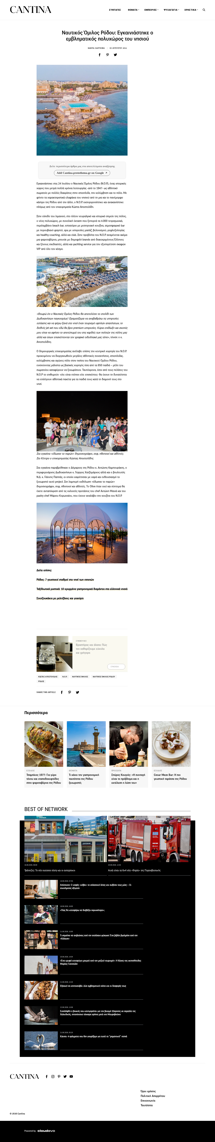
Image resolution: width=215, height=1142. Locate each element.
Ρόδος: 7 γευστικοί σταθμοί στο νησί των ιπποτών (65, 579)
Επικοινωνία (148, 1100)
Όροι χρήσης (148, 1091)
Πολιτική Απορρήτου (153, 1096)
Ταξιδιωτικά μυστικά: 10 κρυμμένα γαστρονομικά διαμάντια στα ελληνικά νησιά (82, 589)
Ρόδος (41, 681)
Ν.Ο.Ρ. (64, 677)
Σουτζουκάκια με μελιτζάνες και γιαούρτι (60, 598)
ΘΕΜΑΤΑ (73, 770)
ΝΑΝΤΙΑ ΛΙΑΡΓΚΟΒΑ (96, 48)
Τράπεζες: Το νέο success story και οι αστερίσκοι (49, 870)
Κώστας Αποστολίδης (47, 677)
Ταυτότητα (147, 1105)
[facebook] (99, 54)
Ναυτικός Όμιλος (80, 677)
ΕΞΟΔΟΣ (30, 770)
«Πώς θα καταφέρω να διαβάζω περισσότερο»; (82, 910)
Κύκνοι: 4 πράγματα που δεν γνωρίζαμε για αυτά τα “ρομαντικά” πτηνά (93, 1036)
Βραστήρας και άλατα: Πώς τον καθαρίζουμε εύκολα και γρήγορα (91, 648)
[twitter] (115, 54)
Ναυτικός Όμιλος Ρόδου (104, 677)
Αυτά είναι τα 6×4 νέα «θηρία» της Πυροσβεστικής (134, 870)
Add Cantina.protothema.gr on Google (80, 172)
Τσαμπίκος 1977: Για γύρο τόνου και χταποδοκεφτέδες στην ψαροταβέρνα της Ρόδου (43, 778)
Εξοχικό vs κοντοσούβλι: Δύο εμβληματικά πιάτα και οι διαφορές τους (93, 986)
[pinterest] (107, 54)
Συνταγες (115, 9)
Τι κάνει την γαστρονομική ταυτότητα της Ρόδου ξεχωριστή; (84, 778)
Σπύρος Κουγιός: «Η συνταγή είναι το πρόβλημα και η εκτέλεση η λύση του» (128, 778)
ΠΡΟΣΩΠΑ (116, 770)
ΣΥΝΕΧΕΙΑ (115, 667)
